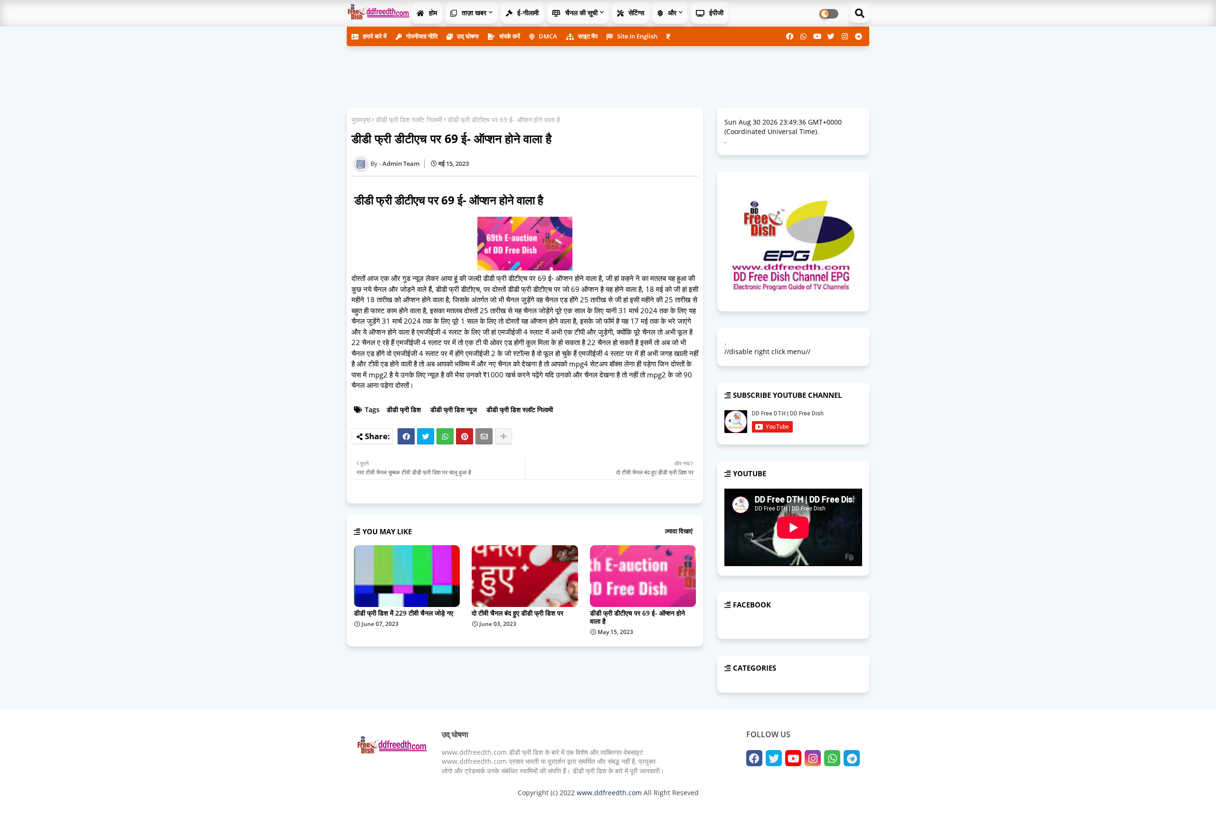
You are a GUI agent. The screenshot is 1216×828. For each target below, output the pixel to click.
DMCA (547, 36)
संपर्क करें (509, 36)
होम (432, 12)
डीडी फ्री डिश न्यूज (453, 409)
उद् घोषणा (467, 36)
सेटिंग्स (635, 12)
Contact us (793, 808)
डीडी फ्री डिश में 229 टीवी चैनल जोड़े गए (403, 613)
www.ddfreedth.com (609, 792)
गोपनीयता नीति (421, 36)
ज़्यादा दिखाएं (679, 531)
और (671, 12)
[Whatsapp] (445, 436)
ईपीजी (715, 12)
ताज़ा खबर (473, 12)
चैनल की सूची (580, 12)
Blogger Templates (424, 808)
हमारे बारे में (374, 36)
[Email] (484, 436)
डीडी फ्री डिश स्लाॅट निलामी (409, 119)
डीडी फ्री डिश (404, 409)
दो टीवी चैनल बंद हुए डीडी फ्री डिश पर (517, 613)
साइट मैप (587, 36)
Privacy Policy (836, 808)
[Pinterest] (464, 436)
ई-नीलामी (527, 12)
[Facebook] (406, 436)
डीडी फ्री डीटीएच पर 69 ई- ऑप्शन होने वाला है (637, 617)
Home (739, 808)
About (762, 808)
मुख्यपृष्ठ (361, 119)
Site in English (636, 36)
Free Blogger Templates (546, 808)
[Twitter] (425, 436)
